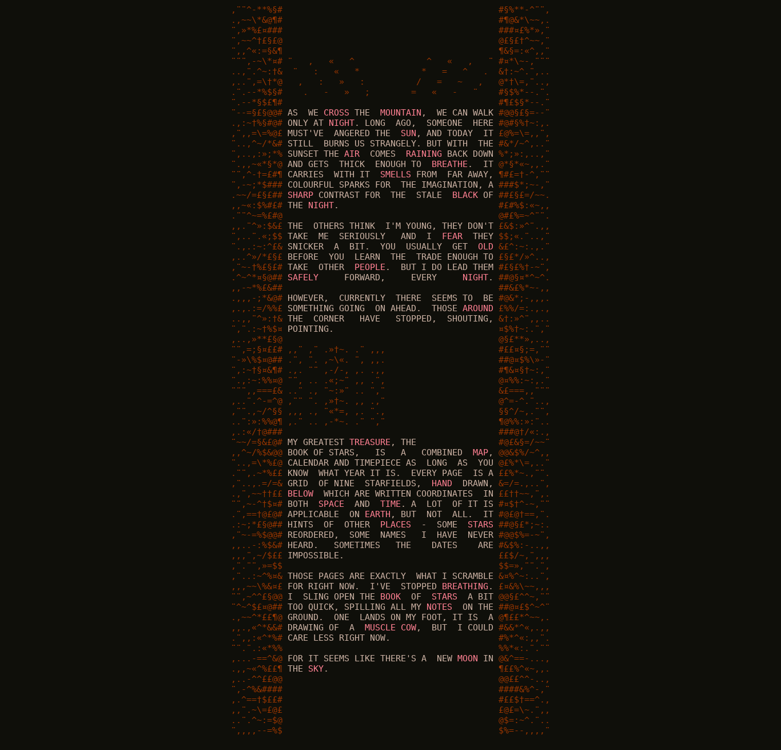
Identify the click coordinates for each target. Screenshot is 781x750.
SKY (316, 669)
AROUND (478, 308)
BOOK (390, 597)
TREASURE (369, 442)
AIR (352, 154)
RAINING (424, 154)
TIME (390, 504)
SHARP (300, 195)
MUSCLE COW (390, 627)
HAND (442, 483)
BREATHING (465, 586)
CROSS (336, 113)
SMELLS (395, 174)
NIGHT (341, 123)
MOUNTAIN (400, 113)
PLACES (395, 524)
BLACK (465, 195)
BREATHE (450, 164)
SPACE (331, 504)
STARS (480, 524)
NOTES (439, 607)
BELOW (300, 494)
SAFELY (303, 277)
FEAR (452, 236)
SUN (408, 133)
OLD (485, 246)
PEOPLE (369, 267)
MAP (480, 452)
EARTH (377, 514)
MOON (467, 658)
